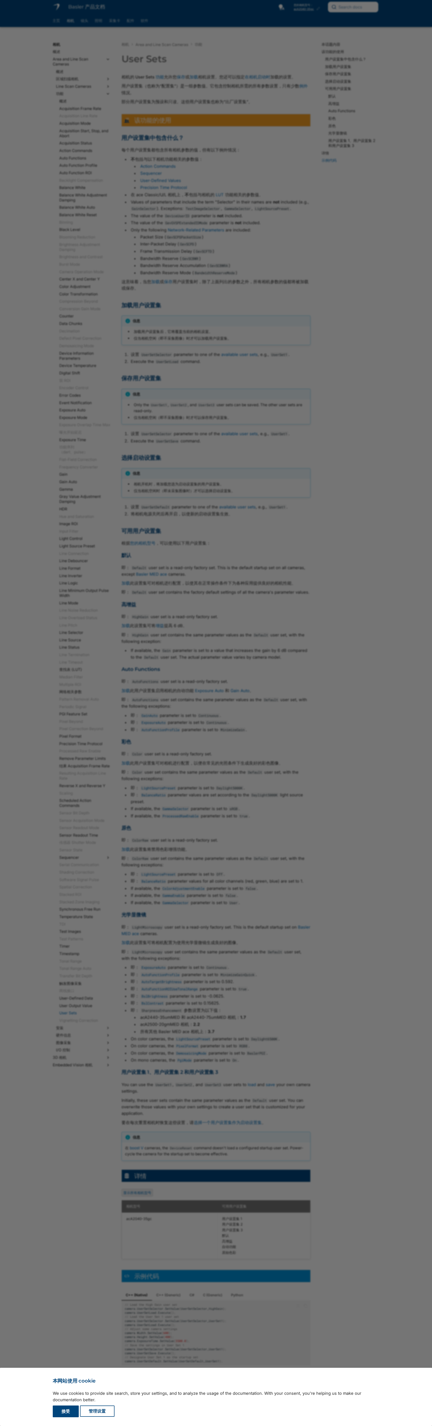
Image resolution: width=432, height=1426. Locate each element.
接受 (66, 1411)
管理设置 (97, 1411)
